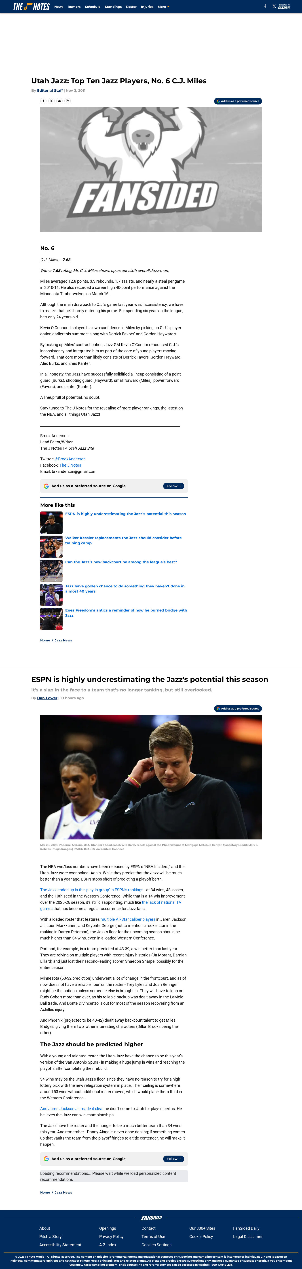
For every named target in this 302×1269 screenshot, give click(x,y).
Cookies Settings (156, 1244)
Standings (113, 7)
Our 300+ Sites (202, 1228)
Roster (131, 7)
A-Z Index (107, 1244)
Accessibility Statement (60, 1244)
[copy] (67, 101)
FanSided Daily (246, 1228)
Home (45, 640)
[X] (274, 6)
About (44, 1228)
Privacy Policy (111, 1236)
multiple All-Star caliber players (128, 919)
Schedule (92, 7)
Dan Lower (47, 698)
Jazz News (63, 640)
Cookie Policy (201, 1236)
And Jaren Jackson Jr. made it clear (72, 1108)
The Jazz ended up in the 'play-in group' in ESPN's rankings (92, 889)
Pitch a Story (50, 1236)
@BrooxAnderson (70, 459)
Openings (107, 1228)
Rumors (74, 7)
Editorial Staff (50, 90)
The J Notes (70, 465)
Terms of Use (153, 1236)
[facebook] (265, 6)
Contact (148, 1228)
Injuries (147, 7)
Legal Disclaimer (248, 1236)
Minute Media (34, 1256)
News (58, 7)
